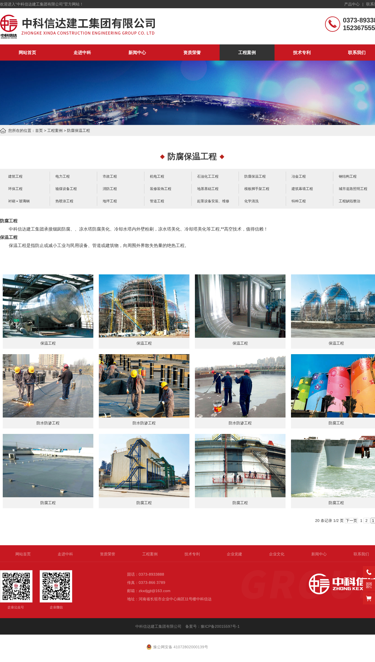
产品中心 (352, 4)
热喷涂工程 (64, 201)
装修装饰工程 (160, 189)
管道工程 (157, 201)
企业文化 (276, 554)
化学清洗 (251, 201)
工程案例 (247, 52)
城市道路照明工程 (353, 189)
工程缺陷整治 (349, 201)
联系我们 (361, 554)
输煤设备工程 (66, 189)
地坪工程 (110, 201)
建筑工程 (15, 176)
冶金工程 (299, 176)
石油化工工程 (208, 176)
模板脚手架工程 (256, 189)
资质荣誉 (192, 52)
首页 (39, 130)
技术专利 (302, 52)
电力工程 (62, 176)
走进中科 (82, 52)
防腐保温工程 (78, 130)
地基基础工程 (208, 189)
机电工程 (157, 176)
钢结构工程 (348, 176)
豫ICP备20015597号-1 (221, 626)
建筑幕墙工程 (302, 189)
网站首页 (27, 52)
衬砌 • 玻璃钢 (19, 201)
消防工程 (110, 189)
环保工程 (15, 189)
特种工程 (299, 201)
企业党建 (234, 554)
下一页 (351, 520)
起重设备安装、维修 (213, 201)
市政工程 (110, 176)
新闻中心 (137, 52)
